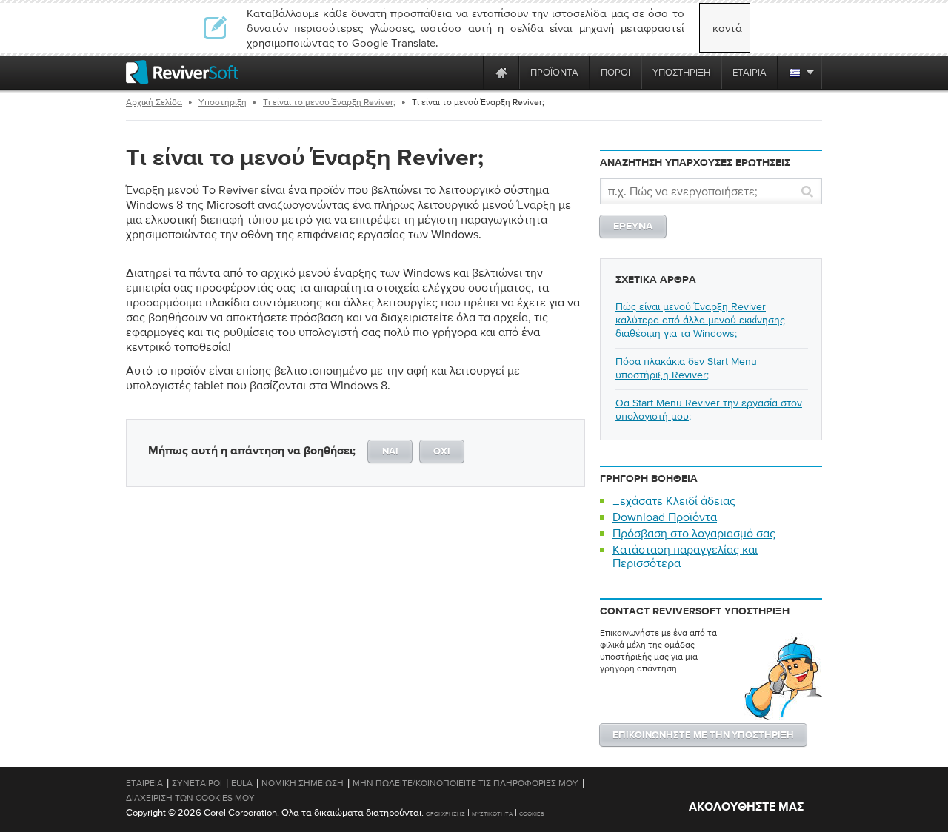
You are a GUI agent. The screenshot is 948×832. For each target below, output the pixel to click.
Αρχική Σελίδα (154, 102)
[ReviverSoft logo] (182, 72)
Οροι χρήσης (445, 814)
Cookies (531, 814)
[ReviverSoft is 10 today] (469, 72)
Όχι (441, 452)
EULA (242, 783)
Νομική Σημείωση (302, 783)
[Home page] (501, 72)
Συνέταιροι (197, 783)
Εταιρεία (144, 783)
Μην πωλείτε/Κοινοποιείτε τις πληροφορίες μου (465, 783)
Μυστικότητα (492, 814)
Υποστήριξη (222, 102)
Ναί (390, 452)
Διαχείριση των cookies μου (190, 798)
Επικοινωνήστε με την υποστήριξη (703, 735)
